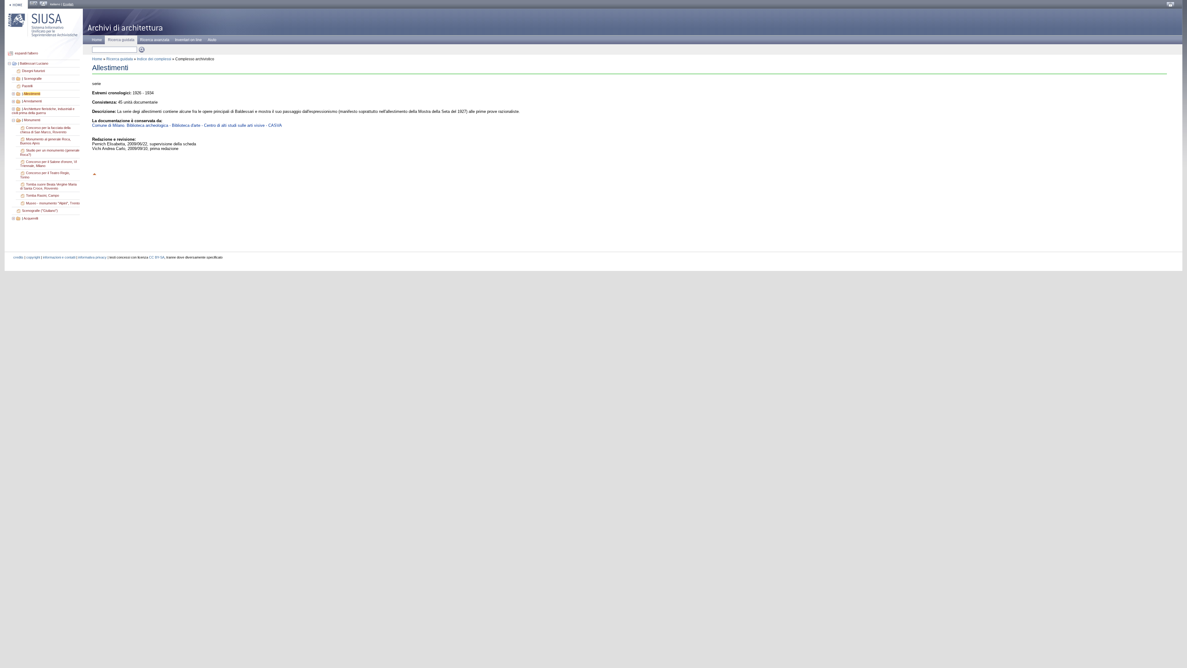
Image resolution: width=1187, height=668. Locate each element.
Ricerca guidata (119, 59)
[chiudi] (14, 120)
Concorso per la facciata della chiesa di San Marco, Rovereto (45, 130)
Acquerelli (30, 218)
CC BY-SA (156, 257)
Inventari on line (188, 40)
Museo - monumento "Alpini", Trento (53, 203)
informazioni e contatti (59, 257)
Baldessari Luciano (34, 63)
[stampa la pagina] (43, 4)
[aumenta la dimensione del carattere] (33, 4)
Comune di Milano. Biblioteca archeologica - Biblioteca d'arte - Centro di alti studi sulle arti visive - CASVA (187, 125)
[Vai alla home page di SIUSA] (16, 4)
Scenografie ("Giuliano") (40, 210)
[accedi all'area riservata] (1170, 4)
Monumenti (32, 120)
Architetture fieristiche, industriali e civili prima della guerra (43, 111)
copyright (33, 257)
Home (97, 40)
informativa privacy (92, 257)
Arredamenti (32, 101)
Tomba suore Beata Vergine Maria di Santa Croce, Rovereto (48, 186)
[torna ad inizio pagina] (94, 173)
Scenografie (33, 78)
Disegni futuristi (33, 71)
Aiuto (212, 40)
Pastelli (27, 86)
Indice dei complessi (154, 59)
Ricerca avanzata (154, 40)
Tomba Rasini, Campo (42, 195)
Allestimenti (31, 94)
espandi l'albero (26, 53)
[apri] (14, 78)
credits (18, 257)
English (68, 4)
